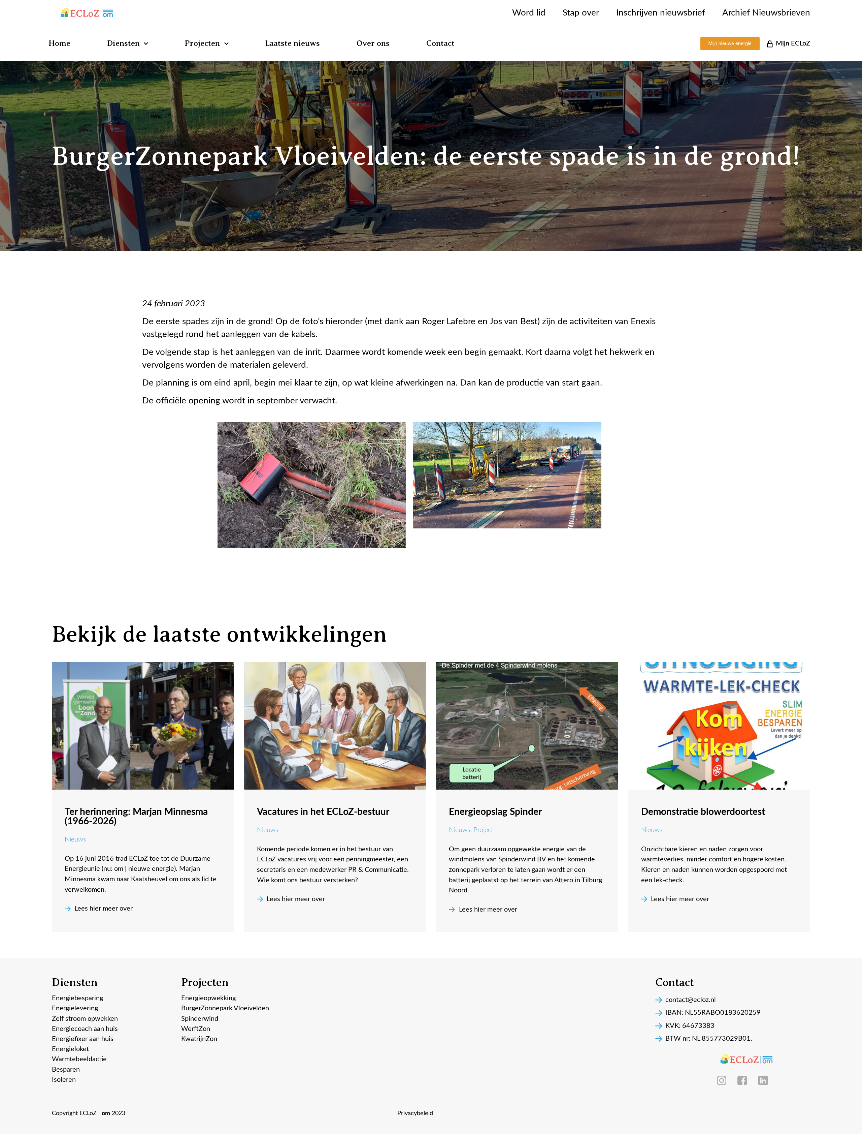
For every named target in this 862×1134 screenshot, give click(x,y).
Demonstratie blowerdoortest (703, 812)
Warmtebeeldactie (79, 1059)
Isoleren (64, 1079)
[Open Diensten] (146, 43)
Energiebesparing (77, 998)
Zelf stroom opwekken (85, 1018)
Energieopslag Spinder (495, 812)
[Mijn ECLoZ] (769, 43)
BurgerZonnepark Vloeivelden (225, 1008)
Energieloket (70, 1049)
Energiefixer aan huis (82, 1039)
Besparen (66, 1069)
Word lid (528, 12)
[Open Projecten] (226, 43)
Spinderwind (199, 1018)
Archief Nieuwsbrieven (766, 12)
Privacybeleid (415, 1113)
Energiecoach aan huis (85, 1028)
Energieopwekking (208, 998)
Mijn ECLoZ (793, 43)
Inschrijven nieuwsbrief (660, 12)
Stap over (581, 12)
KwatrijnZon (199, 1039)
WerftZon (195, 1028)
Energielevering (75, 1008)
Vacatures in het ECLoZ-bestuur (323, 812)
